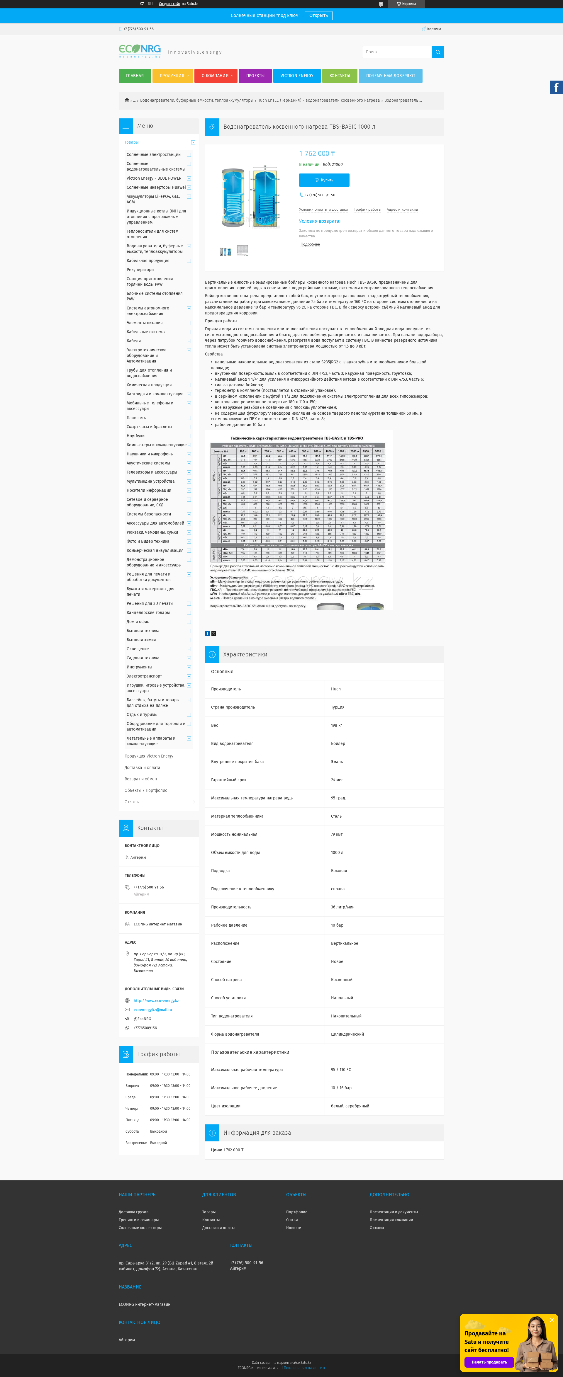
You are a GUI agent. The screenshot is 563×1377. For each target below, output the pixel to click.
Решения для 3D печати (150, 604)
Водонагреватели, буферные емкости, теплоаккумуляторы (196, 100)
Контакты (340, 76)
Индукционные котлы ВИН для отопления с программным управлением (156, 216)
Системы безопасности (149, 514)
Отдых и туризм (142, 715)
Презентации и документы (394, 1212)
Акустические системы (148, 463)
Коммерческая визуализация (155, 551)
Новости (293, 1228)
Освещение (138, 649)
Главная (135, 76)
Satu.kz (306, 1363)
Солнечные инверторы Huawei (156, 187)
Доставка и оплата (142, 768)
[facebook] (207, 635)
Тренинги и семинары (139, 1220)
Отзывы (132, 802)
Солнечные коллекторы (140, 1228)
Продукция (172, 76)
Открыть (318, 15)
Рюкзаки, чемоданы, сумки (152, 532)
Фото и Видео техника (148, 541)
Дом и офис (138, 622)
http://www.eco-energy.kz (156, 1001)
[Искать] (438, 52)
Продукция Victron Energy (149, 756)
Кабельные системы (146, 332)
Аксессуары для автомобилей (155, 523)
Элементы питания (145, 323)
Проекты (255, 76)
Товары (132, 142)
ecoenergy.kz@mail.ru (153, 1010)
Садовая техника (143, 658)
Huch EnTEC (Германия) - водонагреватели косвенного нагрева (318, 100)
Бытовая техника (143, 631)
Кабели (134, 341)
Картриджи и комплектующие (155, 394)
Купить (327, 180)
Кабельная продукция (148, 261)
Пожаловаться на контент (304, 1368)
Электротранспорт (144, 676)
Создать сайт (169, 4)
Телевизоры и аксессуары (152, 472)
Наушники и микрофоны (150, 454)
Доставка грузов (133, 1212)
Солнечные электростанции (154, 155)
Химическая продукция (149, 385)
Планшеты (137, 418)
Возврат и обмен (141, 779)
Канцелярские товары (148, 613)
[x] (213, 635)
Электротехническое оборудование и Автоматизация (147, 355)
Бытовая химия (141, 640)
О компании (215, 76)
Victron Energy (297, 76)
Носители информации (149, 490)
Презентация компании (391, 1220)
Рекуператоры (140, 270)
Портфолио (297, 1212)
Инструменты (139, 667)
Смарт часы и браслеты (149, 427)
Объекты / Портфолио (146, 791)
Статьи (292, 1220)
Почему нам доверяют (391, 76)
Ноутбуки (136, 436)
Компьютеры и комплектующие (157, 445)
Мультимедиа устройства (151, 481)
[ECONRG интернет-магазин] (140, 57)
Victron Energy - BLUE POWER (154, 178)
